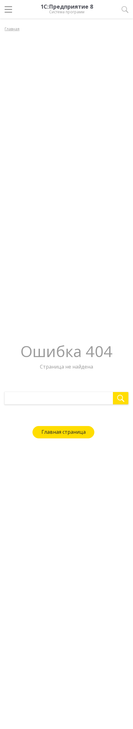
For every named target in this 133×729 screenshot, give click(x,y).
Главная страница (63, 431)
